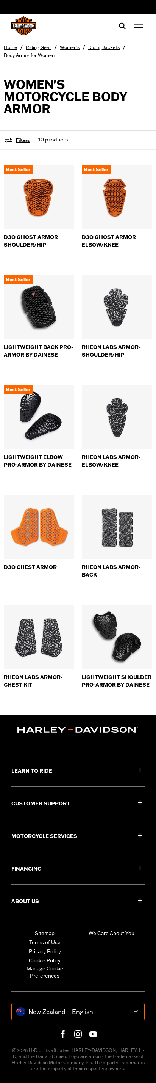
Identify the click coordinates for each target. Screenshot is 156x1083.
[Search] (122, 25)
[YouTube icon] (93, 1034)
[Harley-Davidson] (78, 730)
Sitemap (45, 933)
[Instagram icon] (78, 1034)
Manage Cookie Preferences (45, 972)
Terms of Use (45, 942)
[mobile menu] (137, 26)
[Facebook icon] (62, 1034)
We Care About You (111, 933)
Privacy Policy (45, 951)
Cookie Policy (45, 960)
